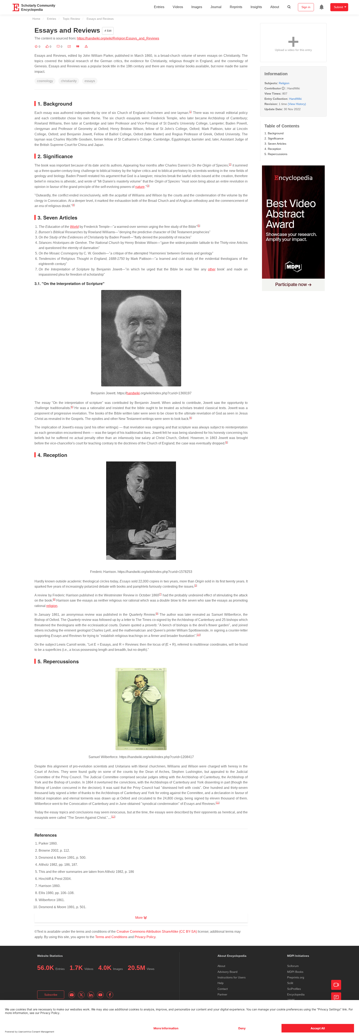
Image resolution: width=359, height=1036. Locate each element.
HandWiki (295, 98)
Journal (215, 7)
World (74, 226)
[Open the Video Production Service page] (336, 985)
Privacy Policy (145, 937)
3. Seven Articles (275, 143)
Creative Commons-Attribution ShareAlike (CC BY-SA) (157, 931)
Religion (284, 83)
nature (140, 187)
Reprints (236, 7)
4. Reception (272, 148)
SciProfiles (294, 988)
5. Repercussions (275, 154)
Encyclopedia (296, 994)
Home (36, 18)
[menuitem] (321, 7)
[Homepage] (16, 7)
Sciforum (293, 966)
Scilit (290, 983)
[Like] (47, 46)
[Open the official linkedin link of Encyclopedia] (90, 995)
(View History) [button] (297, 104)
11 (217, 802)
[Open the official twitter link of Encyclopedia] (81, 995)
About (274, 7)
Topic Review (71, 18)
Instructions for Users (232, 977)
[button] (69, 46)
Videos (178, 7)
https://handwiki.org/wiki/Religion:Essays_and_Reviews (118, 38)
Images (196, 7)
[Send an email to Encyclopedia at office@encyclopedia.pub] (71, 995)
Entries (159, 7)
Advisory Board (227, 971)
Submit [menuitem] (338, 7)
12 (113, 816)
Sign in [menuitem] (305, 7)
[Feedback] (336, 997)
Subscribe (50, 994)
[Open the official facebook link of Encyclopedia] (110, 995)
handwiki (133, 393)
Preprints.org (295, 977)
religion (51, 606)
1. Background (274, 133)
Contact (223, 988)
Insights (256, 7)
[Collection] (36, 46)
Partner (222, 994)
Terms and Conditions (111, 937)
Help (221, 983)
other (211, 269)
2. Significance (274, 138)
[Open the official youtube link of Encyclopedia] (100, 995)
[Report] (86, 46)
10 (198, 634)
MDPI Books (295, 971)
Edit (108, 30)
